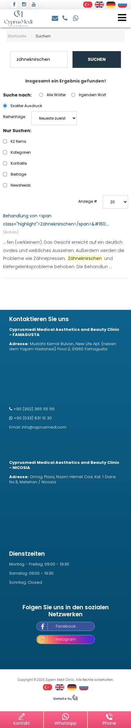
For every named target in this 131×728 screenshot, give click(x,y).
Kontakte (19, 163)
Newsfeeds (21, 185)
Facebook (66, 626)
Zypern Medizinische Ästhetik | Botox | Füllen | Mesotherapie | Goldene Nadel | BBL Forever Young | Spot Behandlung (18, 18)
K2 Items (18, 141)
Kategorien (21, 152)
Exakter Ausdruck (26, 105)
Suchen (97, 59)
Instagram (65, 639)
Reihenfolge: (14, 116)
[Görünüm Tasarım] (65, 699)
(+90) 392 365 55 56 (66, 17)
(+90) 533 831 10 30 (76, 17)
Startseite (17, 36)
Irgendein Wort (92, 94)
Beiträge (18, 174)
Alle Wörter (56, 94)
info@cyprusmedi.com (55, 17)
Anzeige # (87, 201)
